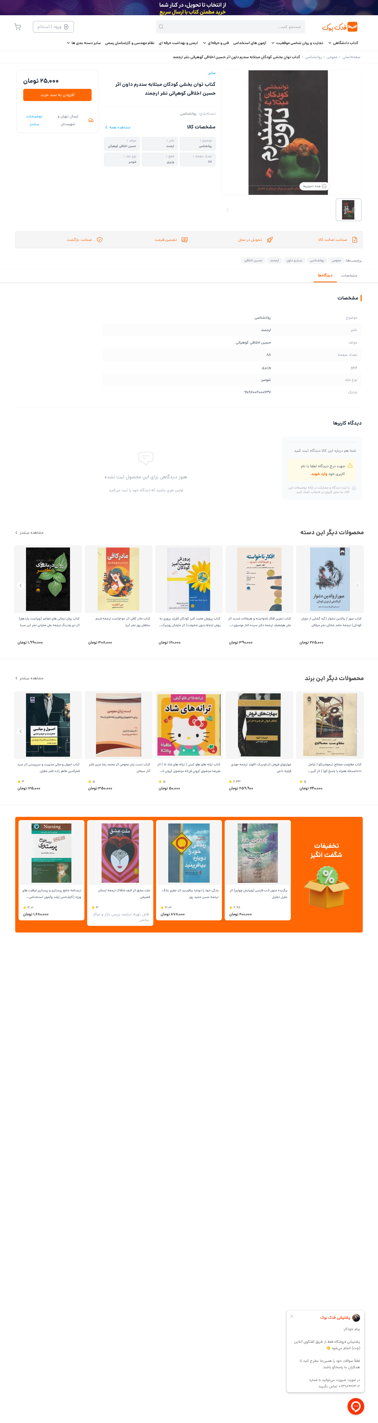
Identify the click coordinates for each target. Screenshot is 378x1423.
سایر (212, 73)
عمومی (336, 260)
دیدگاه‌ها (325, 275)
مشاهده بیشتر (31, 532)
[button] (20, 585)
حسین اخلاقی (253, 260)
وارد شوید (319, 474)
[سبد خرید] (17, 27)
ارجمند (274, 260)
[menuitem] (343, 42)
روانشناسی (188, 113)
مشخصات (349, 275)
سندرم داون (294, 260)
